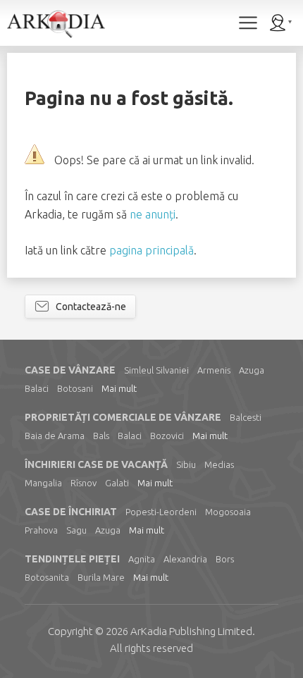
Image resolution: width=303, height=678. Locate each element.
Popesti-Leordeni (161, 512)
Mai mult (119, 388)
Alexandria (185, 559)
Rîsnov (83, 483)
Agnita (141, 559)
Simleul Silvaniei (156, 370)
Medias (219, 464)
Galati (117, 483)
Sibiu (186, 464)
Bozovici (167, 435)
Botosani (75, 388)
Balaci (37, 388)
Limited (191, 631)
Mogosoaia (228, 512)
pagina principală (151, 250)
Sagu (76, 530)
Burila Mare (101, 577)
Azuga (251, 370)
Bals (101, 435)
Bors (225, 559)
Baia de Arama (55, 435)
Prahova (41, 530)
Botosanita (47, 577)
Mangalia (43, 483)
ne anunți (152, 214)
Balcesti (245, 417)
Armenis (213, 370)
